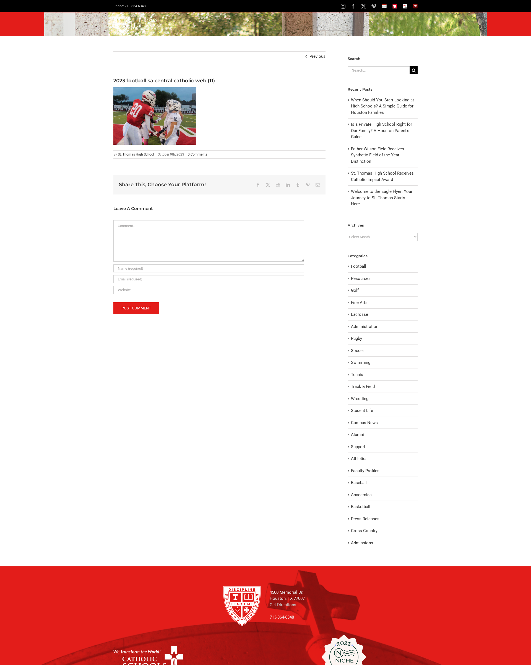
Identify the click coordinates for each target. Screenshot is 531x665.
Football (358, 266)
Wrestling (359, 398)
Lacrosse (359, 314)
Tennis (357, 374)
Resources (361, 278)
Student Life (362, 410)
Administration (364, 326)
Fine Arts (359, 302)
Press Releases (365, 518)
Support (358, 446)
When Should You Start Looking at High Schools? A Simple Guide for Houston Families (382, 106)
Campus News (364, 422)
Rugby (356, 338)
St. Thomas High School (136, 154)
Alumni (357, 434)
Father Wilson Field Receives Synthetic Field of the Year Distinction (377, 155)
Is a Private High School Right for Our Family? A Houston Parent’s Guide (381, 130)
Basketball (360, 506)
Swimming (360, 362)
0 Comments (197, 154)
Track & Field (363, 386)
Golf (355, 290)
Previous (317, 56)
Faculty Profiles (365, 470)
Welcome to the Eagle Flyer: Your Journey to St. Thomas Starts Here (381, 197)
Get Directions (283, 604)
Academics (361, 494)
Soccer (357, 350)
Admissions (362, 542)
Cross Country (364, 530)
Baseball (359, 482)
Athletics (359, 458)
